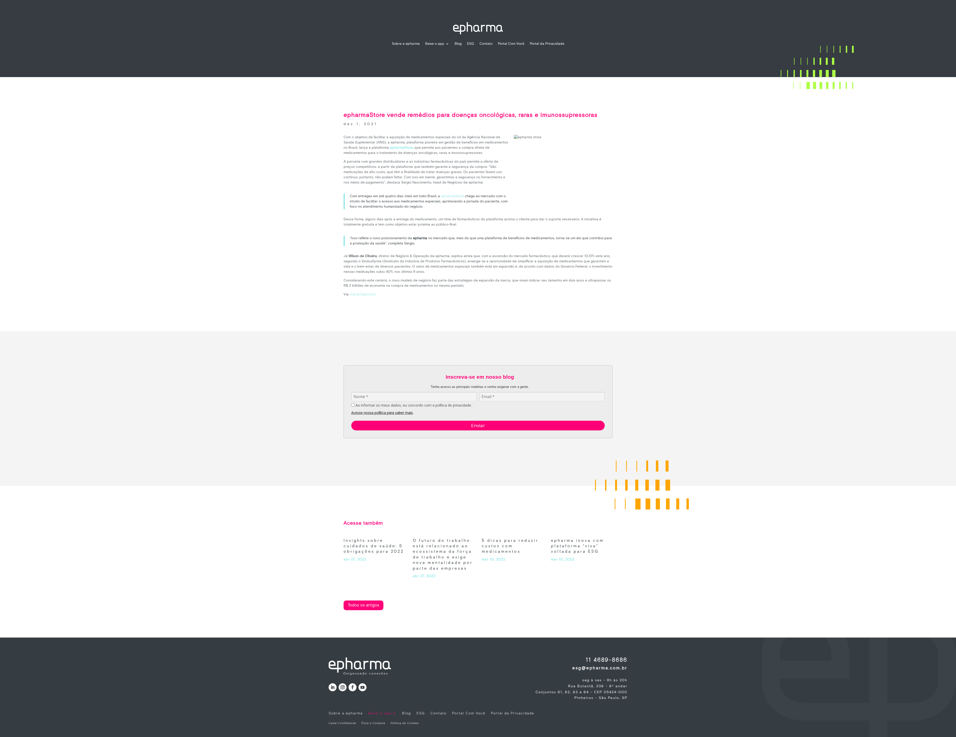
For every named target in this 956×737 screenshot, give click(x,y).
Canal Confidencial (342, 723)
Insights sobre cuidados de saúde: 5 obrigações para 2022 (374, 546)
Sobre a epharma (406, 44)
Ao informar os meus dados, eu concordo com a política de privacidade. (413, 405)
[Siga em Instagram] (343, 687)
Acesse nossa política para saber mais (382, 412)
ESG (470, 44)
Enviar (478, 425)
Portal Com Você (511, 44)
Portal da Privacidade (547, 44)
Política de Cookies (405, 723)
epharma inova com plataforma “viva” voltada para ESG (577, 546)
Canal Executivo (363, 294)
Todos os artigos (363, 605)
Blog (458, 44)
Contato (485, 44)
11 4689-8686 (606, 660)
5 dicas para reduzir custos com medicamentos (510, 546)
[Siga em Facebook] (353, 687)
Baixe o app (434, 44)
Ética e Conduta (373, 723)
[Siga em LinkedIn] (333, 687)
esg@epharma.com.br (599, 668)
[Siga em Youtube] (362, 687)
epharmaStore (452, 196)
